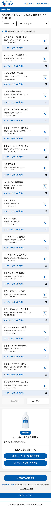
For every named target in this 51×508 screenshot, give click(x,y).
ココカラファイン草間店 (14, 273)
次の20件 (36, 401)
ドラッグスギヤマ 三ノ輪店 (16, 382)
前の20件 (15, 401)
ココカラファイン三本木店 (15, 255)
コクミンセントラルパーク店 (16, 146)
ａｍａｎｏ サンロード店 (15, 37)
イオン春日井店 (10, 219)
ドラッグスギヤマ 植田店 (15, 364)
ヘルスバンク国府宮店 (13, 182)
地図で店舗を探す (26, 478)
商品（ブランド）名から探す (27, 456)
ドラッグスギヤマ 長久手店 (16, 110)
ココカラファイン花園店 (14, 237)
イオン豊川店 (9, 200)
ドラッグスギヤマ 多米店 (15, 327)
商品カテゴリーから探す (27, 463)
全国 (12, 484)
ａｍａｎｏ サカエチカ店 (15, 55)
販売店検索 (5, 484)
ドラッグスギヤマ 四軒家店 (16, 128)
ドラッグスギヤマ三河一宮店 (16, 346)
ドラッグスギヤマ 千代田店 (16, 309)
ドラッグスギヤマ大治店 (14, 291)
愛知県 (7, 24)
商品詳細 (25, 433)
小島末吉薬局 (9, 164)
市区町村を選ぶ (26, 24)
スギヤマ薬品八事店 (12, 91)
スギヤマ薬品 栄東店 (13, 73)
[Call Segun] (45, 41)
